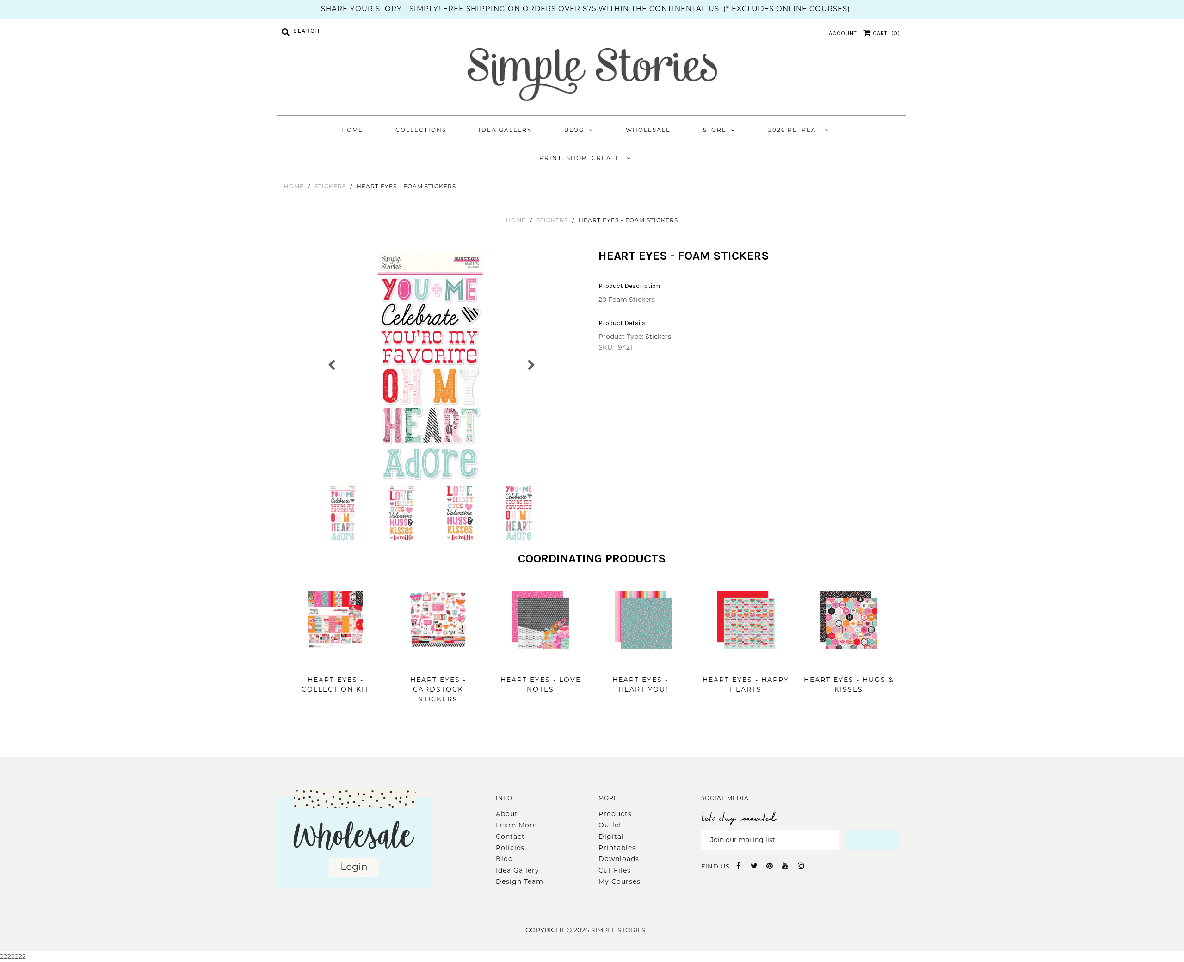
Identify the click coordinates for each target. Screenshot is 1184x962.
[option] (431, 366)
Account (843, 33)
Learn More (516, 825)
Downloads (618, 859)
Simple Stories (618, 930)
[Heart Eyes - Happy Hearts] (746, 662)
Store (715, 129)
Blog (574, 129)
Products (615, 814)
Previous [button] (332, 364)
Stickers (330, 186)
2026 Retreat (794, 129)
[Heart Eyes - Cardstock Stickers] (438, 662)
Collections (420, 129)
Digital (611, 836)
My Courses (619, 881)
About (507, 814)
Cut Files (614, 870)
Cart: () (885, 33)
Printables (617, 847)
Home (352, 129)
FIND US (715, 866)
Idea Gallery (505, 129)
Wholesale (648, 129)
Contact (510, 836)
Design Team (519, 881)
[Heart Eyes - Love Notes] (541, 662)
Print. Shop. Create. (581, 158)
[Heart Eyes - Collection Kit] (335, 662)
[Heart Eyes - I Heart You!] (643, 662)
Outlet (610, 825)
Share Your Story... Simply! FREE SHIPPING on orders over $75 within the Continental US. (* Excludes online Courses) (585, 8)
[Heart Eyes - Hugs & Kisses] (849, 662)
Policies (510, 847)
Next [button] (531, 364)
